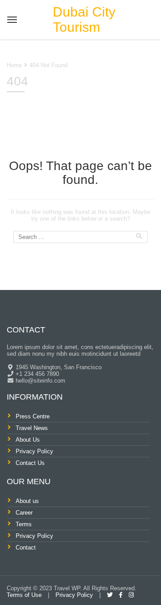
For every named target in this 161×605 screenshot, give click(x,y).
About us (27, 501)
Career (24, 512)
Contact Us (30, 463)
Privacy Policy (34, 451)
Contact (26, 547)
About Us (28, 439)
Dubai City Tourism (84, 19)
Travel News (32, 428)
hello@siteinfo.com (39, 380)
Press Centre (33, 416)
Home (14, 65)
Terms (24, 524)
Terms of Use (24, 595)
